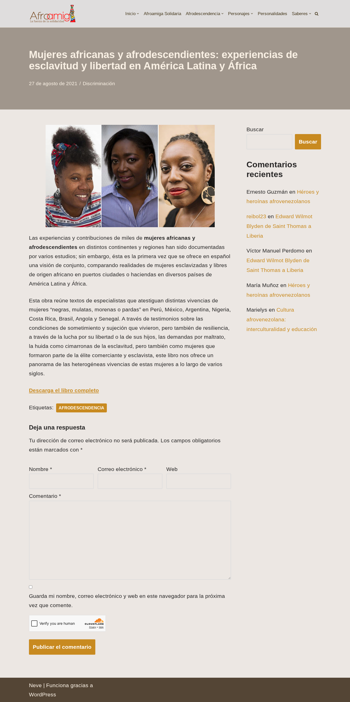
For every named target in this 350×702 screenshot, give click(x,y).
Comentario (45, 496)
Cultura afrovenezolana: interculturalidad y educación (281, 319)
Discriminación (99, 83)
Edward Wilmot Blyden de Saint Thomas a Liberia (279, 226)
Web (172, 469)
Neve (35, 685)
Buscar (255, 129)
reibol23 (256, 216)
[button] (138, 14)
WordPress (42, 694)
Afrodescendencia (81, 408)
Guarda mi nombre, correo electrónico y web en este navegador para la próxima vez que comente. (127, 600)
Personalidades (272, 13)
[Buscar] (316, 14)
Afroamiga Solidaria (162, 13)
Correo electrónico (122, 469)
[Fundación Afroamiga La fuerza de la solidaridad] (52, 14)
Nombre (40, 469)
